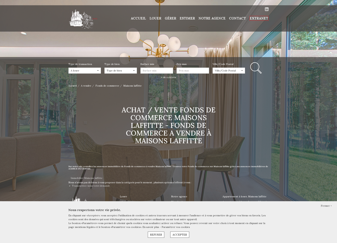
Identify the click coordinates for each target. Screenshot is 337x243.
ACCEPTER (180, 234)
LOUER (155, 18)
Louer (123, 196)
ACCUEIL (138, 18)
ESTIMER (187, 18)
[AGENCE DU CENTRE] (84, 18)
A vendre (86, 85)
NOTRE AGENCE (212, 18)
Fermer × (326, 205)
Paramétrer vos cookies (176, 227)
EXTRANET (259, 18)
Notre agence (179, 196)
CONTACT (237, 18)
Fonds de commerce (107, 85)
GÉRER (170, 18)
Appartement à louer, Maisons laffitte (244, 196)
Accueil (72, 85)
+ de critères (168, 77)
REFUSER (156, 234)
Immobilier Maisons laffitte (87, 178)
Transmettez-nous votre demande (91, 185)
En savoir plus (151, 227)
